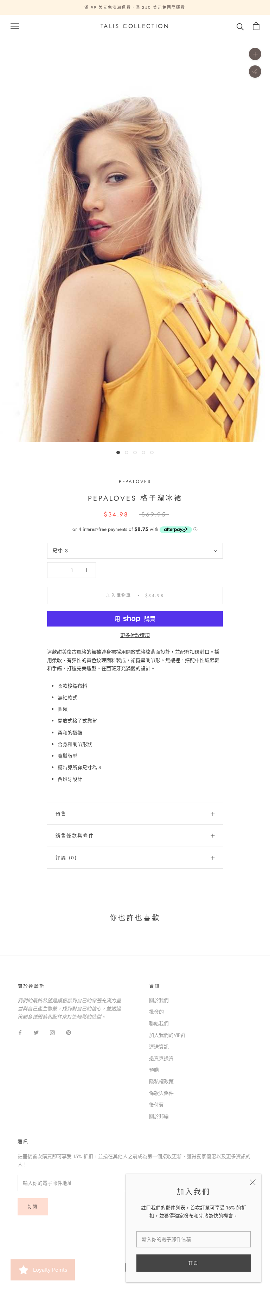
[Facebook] (20, 1032)
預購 (154, 1069)
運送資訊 (159, 1046)
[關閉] (253, 1182)
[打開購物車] (256, 26)
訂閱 (193, 1263)
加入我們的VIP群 (167, 1035)
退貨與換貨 (161, 1058)
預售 (61, 813)
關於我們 (159, 1000)
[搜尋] (240, 26)
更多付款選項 (135, 635)
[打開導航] (15, 26)
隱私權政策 (161, 1081)
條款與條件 (161, 1093)
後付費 (156, 1104)
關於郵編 (159, 1116)
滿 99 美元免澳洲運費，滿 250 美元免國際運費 (134, 7)
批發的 (156, 1011)
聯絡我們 (159, 1023)
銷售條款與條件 (75, 835)
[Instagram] (52, 1032)
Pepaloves (135, 481)
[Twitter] (36, 1032)
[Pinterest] (68, 1032)
